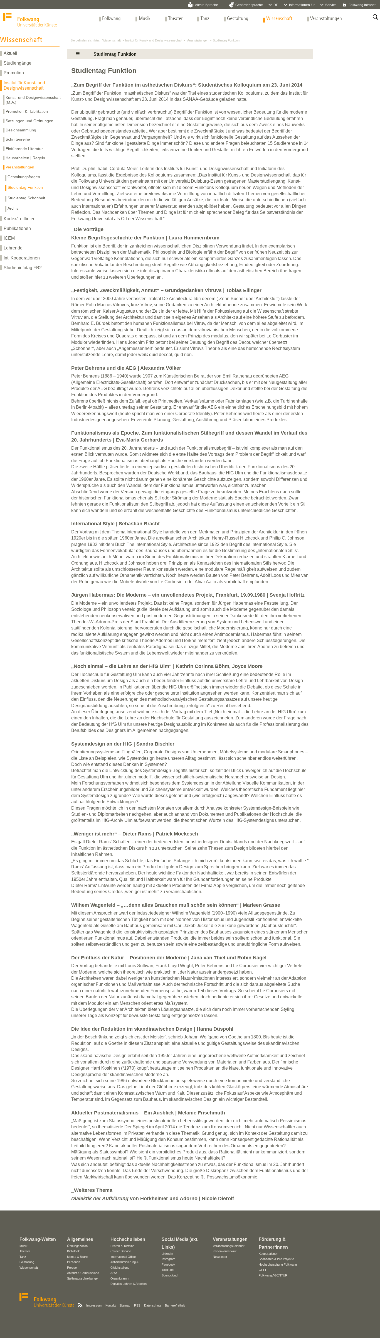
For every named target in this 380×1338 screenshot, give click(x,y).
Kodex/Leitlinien (20, 218)
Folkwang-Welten (37, 1239)
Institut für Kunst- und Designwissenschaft (24, 85)
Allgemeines (80, 1239)
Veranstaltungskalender (229, 1246)
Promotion (14, 72)
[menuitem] (111, 19)
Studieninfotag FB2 (23, 267)
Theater (175, 18)
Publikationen (17, 228)
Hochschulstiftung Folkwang (278, 1264)
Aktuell (10, 53)
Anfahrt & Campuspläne (83, 1273)
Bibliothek (73, 1251)
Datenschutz (152, 1305)
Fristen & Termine (122, 1246)
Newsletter (220, 1256)
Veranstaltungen (326, 18)
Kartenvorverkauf (224, 1251)
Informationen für (302, 5)
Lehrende (13, 248)
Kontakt (110, 1305)
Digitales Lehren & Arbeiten (128, 1283)
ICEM (9, 238)
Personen (73, 1262)
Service (331, 5)
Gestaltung (237, 18)
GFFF (263, 1269)
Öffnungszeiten (77, 1246)
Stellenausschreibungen (83, 1278)
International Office (123, 1256)
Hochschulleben (127, 1239)
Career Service (120, 1251)
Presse (72, 1267)
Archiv (13, 208)
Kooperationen (268, 1253)
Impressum (94, 1305)
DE (275, 5)
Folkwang (111, 18)
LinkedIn (167, 1253)
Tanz (205, 18)
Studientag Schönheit (26, 198)
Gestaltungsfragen (24, 177)
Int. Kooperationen (22, 258)
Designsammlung (21, 130)
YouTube (168, 1269)
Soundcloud (169, 1275)
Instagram (168, 1259)
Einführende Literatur (24, 148)
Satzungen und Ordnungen (29, 121)
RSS (137, 1305)
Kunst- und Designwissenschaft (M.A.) (33, 99)
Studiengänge (17, 63)
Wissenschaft (279, 18)
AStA (113, 1273)
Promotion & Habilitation (27, 111)
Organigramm (119, 1278)
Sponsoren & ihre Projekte (276, 1259)
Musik (144, 18)
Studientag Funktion (25, 187)
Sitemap (124, 1305)
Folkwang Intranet (362, 5)
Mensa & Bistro (77, 1256)
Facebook (168, 1264)
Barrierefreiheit (175, 1305)
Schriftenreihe (18, 139)
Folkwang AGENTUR (273, 1275)
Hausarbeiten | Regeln (25, 158)
